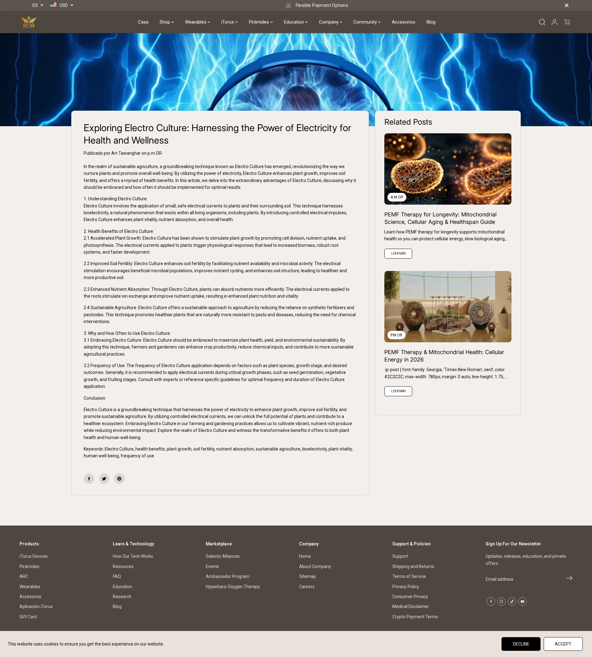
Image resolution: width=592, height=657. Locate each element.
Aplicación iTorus (36, 606)
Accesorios (403, 22)
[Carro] (566, 22)
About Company (315, 566)
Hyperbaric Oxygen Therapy (233, 586)
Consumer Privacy (410, 596)
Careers (307, 586)
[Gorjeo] (104, 478)
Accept (563, 643)
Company (329, 22)
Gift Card (28, 616)
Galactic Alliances (223, 556)
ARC (24, 576)
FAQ (117, 576)
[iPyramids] (29, 22)
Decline (521, 643)
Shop (165, 22)
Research (122, 596)
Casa (143, 22)
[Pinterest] (119, 478)
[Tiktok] (512, 601)
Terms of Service (409, 576)
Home (305, 556)
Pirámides (259, 22)
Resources (123, 566)
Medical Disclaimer (410, 606)
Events (212, 566)
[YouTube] (522, 601)
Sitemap (307, 576)
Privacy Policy (405, 586)
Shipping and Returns (413, 566)
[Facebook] (89, 478)
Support (400, 556)
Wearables (196, 22)
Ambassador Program (228, 576)
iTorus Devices (34, 556)
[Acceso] (554, 22)
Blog (430, 22)
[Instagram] (501, 601)
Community (365, 22)
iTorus (228, 22)
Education (294, 22)
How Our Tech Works (133, 556)
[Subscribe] (569, 579)
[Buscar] (542, 22)
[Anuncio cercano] (566, 5)
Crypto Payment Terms (415, 616)
